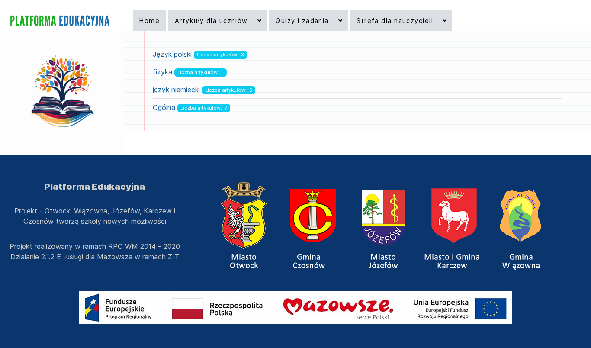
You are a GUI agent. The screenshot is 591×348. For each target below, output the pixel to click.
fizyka (162, 72)
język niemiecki (176, 89)
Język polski (172, 54)
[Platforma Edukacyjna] (59, 20)
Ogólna (164, 107)
